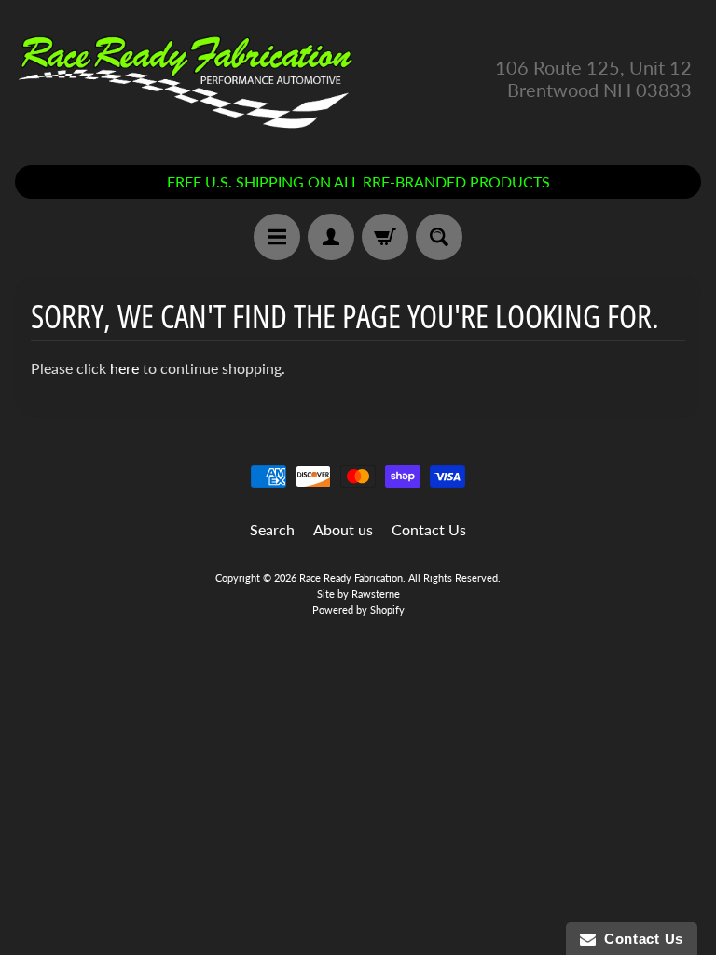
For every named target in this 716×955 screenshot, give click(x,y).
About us (343, 529)
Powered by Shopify (358, 609)
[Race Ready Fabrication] (186, 78)
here (124, 368)
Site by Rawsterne (358, 594)
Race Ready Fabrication (351, 578)
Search (272, 529)
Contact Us (429, 529)
